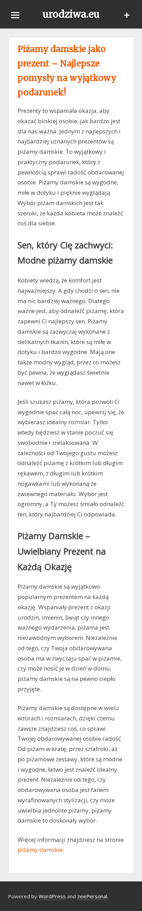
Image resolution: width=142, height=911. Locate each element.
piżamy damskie (40, 850)
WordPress (52, 896)
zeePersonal (92, 896)
